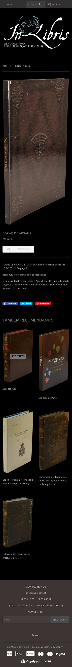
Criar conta (60, 620)
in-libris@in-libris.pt (36, 592)
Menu (9, 4)
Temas (35, 635)
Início (5, 65)
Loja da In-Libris (21, 647)
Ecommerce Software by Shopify (47, 647)
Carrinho (56, 4)
